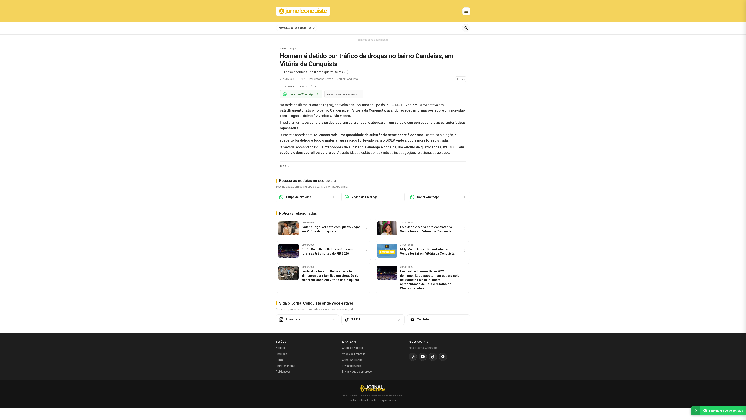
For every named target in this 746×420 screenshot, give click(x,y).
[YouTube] (423, 357)
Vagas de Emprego (353, 353)
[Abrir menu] (466, 11)
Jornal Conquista (347, 78)
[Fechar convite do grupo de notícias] (695, 410)
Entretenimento (285, 365)
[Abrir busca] (466, 28)
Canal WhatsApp (352, 359)
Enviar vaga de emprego (357, 371)
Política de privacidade (383, 400)
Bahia (279, 359)
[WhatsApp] (443, 357)
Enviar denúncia (352, 365)
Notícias (281, 347)
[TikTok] (433, 357)
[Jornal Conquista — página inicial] (373, 388)
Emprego (281, 353)
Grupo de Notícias (352, 347)
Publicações (283, 371)
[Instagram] (413, 357)
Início (283, 48)
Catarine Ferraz (324, 78)
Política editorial (359, 400)
